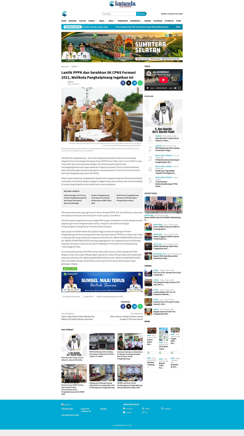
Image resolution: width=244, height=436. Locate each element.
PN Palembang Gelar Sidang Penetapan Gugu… (167, 149)
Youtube (129, 412)
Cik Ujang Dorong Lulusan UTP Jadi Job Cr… (166, 283)
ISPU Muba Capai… (163, 347)
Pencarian (141, 14)
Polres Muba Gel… (150, 342)
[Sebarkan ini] (123, 83)
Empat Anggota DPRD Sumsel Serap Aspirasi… (166, 237)
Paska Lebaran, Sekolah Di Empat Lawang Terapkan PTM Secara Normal (126, 316)
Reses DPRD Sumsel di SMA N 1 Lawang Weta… (166, 228)
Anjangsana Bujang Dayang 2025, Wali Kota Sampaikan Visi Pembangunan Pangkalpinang (102, 385)
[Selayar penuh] (179, 88)
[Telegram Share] (134, 83)
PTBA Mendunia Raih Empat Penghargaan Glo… (167, 161)
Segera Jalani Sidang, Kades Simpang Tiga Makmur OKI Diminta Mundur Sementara (77, 316)
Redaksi (103, 409)
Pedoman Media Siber (70, 415)
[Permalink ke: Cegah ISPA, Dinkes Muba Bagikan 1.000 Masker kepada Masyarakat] (175, 330)
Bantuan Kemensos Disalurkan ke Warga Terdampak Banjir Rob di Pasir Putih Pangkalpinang (130, 355)
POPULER (148, 96)
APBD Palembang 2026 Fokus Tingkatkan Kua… (165, 247)
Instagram (167, 409)
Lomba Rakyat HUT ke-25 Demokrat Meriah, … (164, 293)
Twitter (147, 409)
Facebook (129, 409)
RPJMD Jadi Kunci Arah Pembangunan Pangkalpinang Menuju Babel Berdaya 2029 (129, 385)
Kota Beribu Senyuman (71, 296)
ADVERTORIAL (150, 193)
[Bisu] (175, 88)
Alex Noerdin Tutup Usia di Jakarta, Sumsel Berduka (72, 358)
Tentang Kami (67, 409)
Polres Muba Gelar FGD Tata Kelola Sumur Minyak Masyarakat (121, 27)
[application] (163, 80)
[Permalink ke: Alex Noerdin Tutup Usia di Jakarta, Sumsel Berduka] (74, 344)
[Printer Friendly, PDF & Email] (70, 268)
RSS (146, 412)
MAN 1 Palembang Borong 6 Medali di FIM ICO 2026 (177, 27)
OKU (164, 254)
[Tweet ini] (128, 83)
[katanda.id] (64, 13)
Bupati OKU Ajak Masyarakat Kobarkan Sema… (165, 257)
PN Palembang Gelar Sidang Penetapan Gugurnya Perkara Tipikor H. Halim (101, 354)
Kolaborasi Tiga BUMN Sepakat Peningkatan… (165, 172)
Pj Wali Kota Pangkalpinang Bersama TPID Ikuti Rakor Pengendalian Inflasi (128, 198)
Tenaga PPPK (88, 296)
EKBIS (163, 155)
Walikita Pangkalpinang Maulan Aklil (110, 296)
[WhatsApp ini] (140, 83)
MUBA (149, 335)
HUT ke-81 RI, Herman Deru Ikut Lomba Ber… (167, 273)
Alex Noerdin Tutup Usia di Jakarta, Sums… (167, 139)
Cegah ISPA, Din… (173, 341)
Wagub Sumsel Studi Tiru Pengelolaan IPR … (164, 313)
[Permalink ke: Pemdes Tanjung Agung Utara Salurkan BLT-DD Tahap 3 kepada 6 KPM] (151, 353)
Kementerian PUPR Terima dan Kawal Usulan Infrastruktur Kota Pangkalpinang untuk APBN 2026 (72, 389)
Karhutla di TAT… (174, 366)
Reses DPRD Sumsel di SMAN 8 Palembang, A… (162, 218)
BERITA (157, 155)
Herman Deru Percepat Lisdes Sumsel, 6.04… (166, 303)
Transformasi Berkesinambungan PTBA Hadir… (166, 184)
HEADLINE (158, 136)
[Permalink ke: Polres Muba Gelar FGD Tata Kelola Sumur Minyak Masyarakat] (151, 331)
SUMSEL (156, 270)
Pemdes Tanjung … (150, 364)
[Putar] (148, 88)
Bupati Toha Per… (162, 365)
